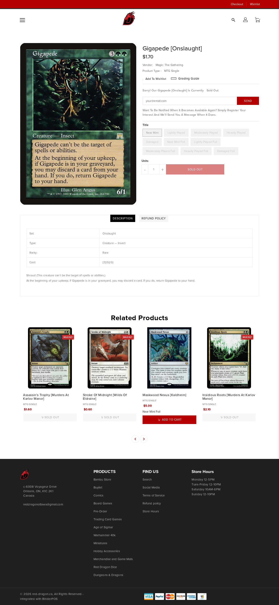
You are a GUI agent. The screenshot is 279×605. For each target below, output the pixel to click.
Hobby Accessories (107, 551)
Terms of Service (154, 495)
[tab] (122, 218)
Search (147, 479)
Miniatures (100, 543)
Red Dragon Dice (105, 567)
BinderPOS (50, 599)
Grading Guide (188, 79)
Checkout (237, 4)
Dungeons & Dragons (108, 575)
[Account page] (246, 20)
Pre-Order (100, 511)
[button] (258, 20)
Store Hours (151, 511)
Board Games (103, 503)
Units (145, 160)
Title (146, 125)
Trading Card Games (108, 519)
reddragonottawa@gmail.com (43, 504)
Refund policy (152, 503)
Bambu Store (102, 479)
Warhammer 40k (105, 535)
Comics (99, 495)
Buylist (98, 487)
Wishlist (255, 4)
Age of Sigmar (103, 527)
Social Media (151, 487)
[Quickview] (26, 383)
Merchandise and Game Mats (113, 559)
